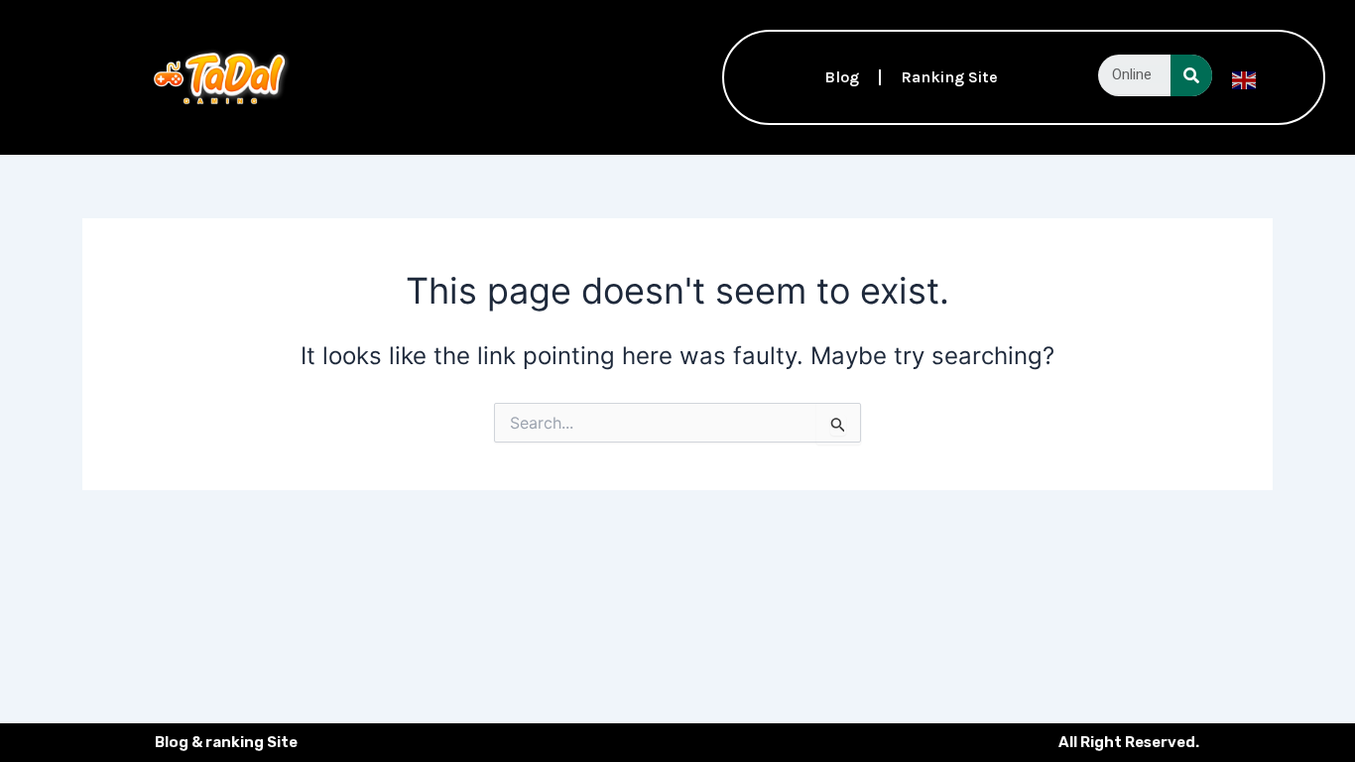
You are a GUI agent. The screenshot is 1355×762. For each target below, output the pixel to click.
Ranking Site (949, 76)
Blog (841, 76)
